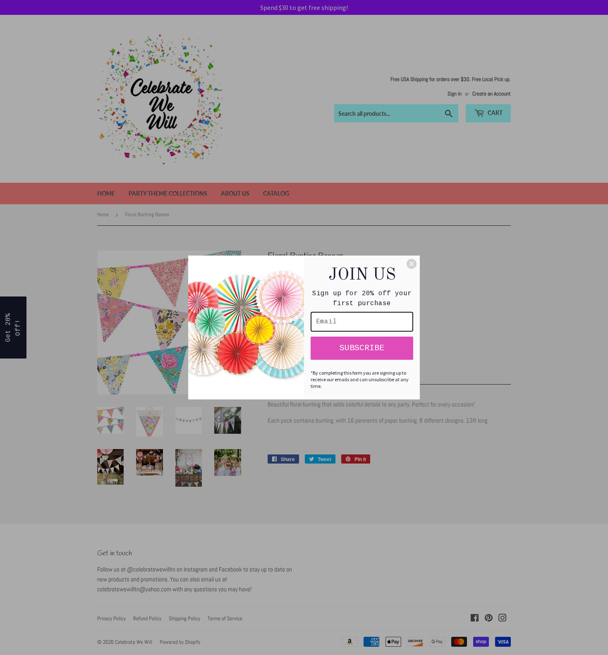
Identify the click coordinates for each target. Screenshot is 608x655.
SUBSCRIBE (362, 348)
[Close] (412, 264)
